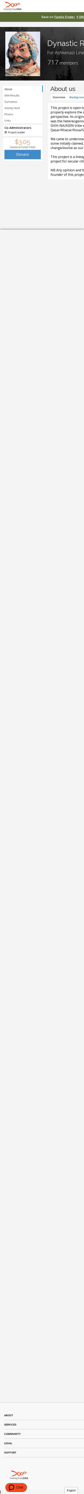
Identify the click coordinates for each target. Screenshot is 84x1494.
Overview (59, 97)
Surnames (10, 101)
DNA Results (12, 95)
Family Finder (64, 17)
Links (7, 120)
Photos (8, 114)
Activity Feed (12, 108)
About (8, 89)
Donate (22, 154)
